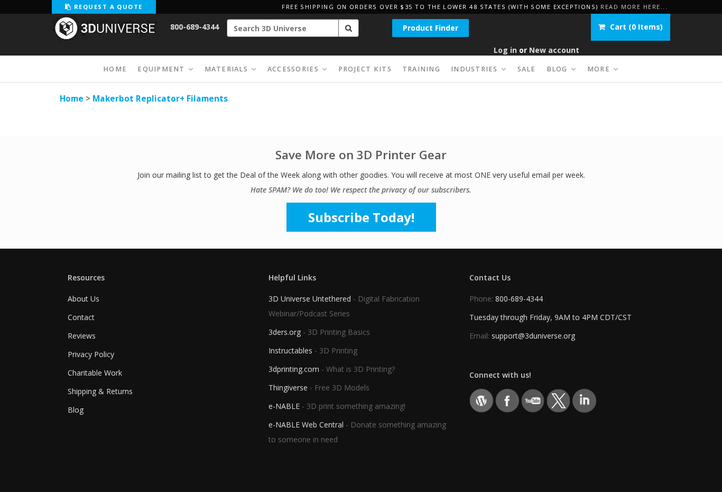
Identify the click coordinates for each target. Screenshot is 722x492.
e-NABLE (284, 406)
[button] (349, 28)
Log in (505, 50)
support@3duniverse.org (533, 336)
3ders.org (285, 332)
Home (72, 98)
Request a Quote (106, 7)
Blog (76, 410)
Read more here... (634, 7)
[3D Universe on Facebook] (507, 400)
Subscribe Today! (361, 217)
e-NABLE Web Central (306, 425)
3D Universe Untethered (310, 299)
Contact (81, 317)
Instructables (290, 350)
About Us (83, 299)
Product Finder (430, 28)
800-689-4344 (194, 27)
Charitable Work (95, 373)
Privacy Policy (91, 354)
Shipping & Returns (100, 391)
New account (554, 50)
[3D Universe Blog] (481, 400)
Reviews (82, 336)
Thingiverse (288, 387)
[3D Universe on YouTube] (533, 400)
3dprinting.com (294, 369)
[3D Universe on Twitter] (558, 400)
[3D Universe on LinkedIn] (584, 400)
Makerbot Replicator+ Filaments (160, 98)
